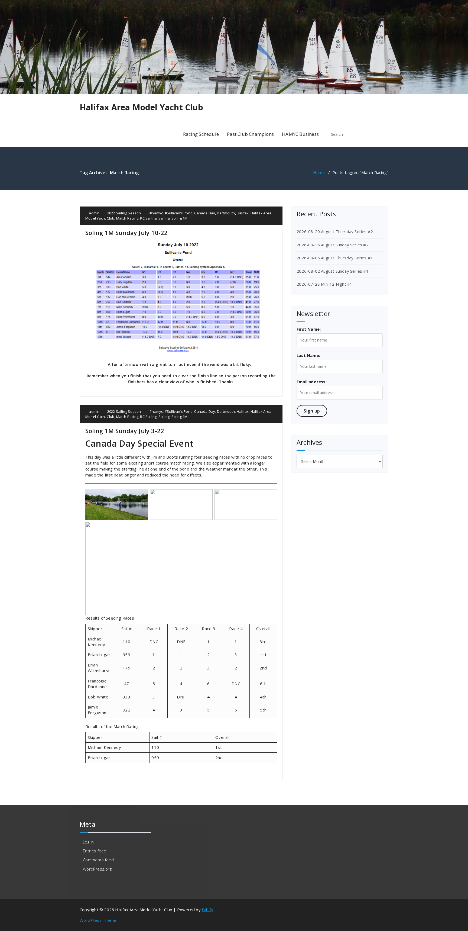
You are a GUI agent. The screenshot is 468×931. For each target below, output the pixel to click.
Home (319, 172)
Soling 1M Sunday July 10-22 (126, 232)
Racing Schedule (201, 134)
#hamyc (156, 213)
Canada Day (204, 213)
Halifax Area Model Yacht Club (141, 107)
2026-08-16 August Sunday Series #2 (333, 244)
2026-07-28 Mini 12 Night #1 (324, 284)
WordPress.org (97, 869)
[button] (381, 134)
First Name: (309, 329)
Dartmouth (226, 213)
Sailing (164, 218)
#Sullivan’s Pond (179, 213)
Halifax (243, 213)
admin (93, 213)
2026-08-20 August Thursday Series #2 (335, 231)
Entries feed (94, 850)
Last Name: (308, 355)
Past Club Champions (250, 134)
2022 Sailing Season (124, 213)
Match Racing (127, 218)
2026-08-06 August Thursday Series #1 (335, 257)
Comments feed (98, 859)
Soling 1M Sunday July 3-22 (124, 431)
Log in (88, 842)
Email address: (312, 381)
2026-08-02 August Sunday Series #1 (333, 271)
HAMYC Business (300, 134)
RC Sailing (148, 218)
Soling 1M (179, 218)
